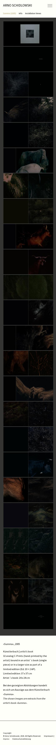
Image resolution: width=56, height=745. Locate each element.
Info (20, 13)
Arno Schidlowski (17, 5)
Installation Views (33, 13)
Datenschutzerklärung (21, 739)
